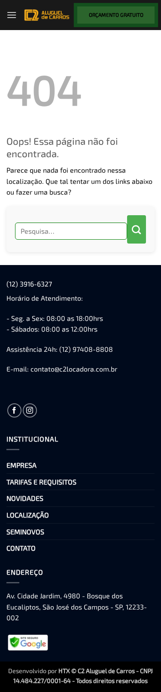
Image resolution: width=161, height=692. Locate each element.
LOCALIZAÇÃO (27, 515)
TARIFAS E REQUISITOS (41, 482)
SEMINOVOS (25, 531)
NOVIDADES (24, 498)
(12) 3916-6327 (29, 284)
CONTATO (21, 548)
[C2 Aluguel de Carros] (47, 14)
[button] (11, 14)
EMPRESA (21, 465)
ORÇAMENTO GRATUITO (116, 15)
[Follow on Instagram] (30, 410)
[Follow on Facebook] (14, 410)
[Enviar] (136, 229)
